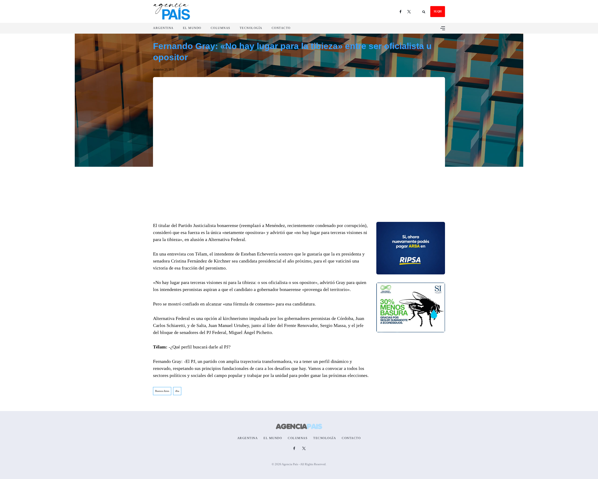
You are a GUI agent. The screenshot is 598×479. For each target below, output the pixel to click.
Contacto (281, 28)
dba (177, 391)
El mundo (192, 28)
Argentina (163, 28)
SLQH (437, 11)
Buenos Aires (162, 391)
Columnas (220, 28)
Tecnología (251, 28)
